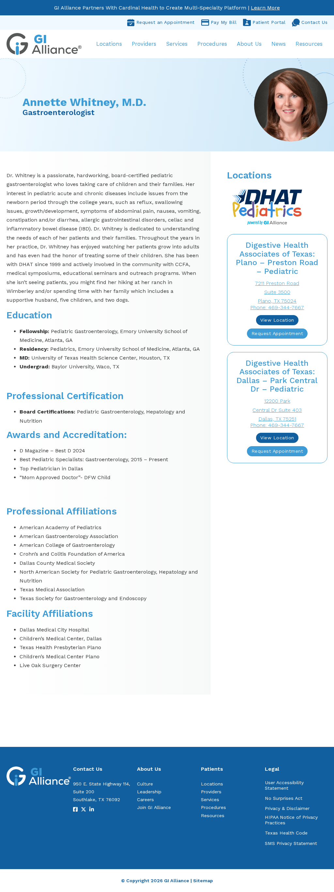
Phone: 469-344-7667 (277, 307)
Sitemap (203, 880)
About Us (249, 44)
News (278, 44)
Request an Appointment (165, 22)
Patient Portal (268, 22)
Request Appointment (277, 333)
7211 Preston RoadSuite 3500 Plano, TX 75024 (277, 292)
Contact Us (314, 22)
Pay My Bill (224, 22)
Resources (309, 44)
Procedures (212, 44)
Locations (109, 44)
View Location (277, 320)
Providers (144, 44)
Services (177, 44)
